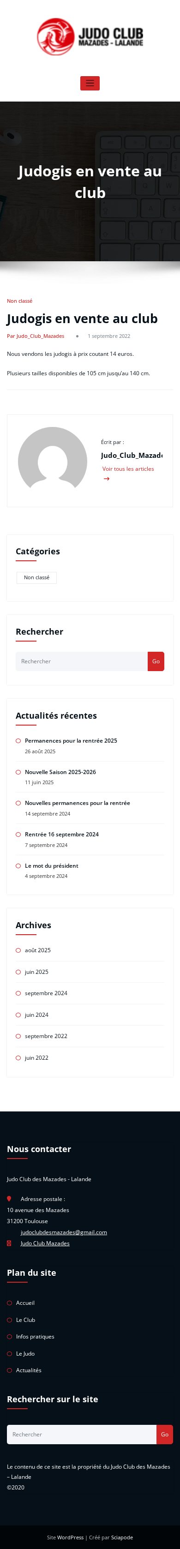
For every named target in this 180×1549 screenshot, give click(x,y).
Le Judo (25, 1353)
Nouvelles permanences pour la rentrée (77, 803)
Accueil (25, 1303)
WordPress (70, 1537)
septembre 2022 (46, 1036)
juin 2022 (36, 1058)
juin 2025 (36, 972)
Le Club (25, 1320)
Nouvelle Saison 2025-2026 (60, 772)
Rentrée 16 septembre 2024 (62, 834)
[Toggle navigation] (90, 83)
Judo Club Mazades (45, 1243)
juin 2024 (36, 1015)
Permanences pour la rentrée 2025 (71, 740)
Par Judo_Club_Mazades (35, 335)
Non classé (19, 300)
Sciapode (122, 1537)
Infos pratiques (35, 1336)
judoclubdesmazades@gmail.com (64, 1232)
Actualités (29, 1370)
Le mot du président (51, 866)
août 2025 (38, 950)
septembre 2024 (46, 993)
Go (156, 661)
